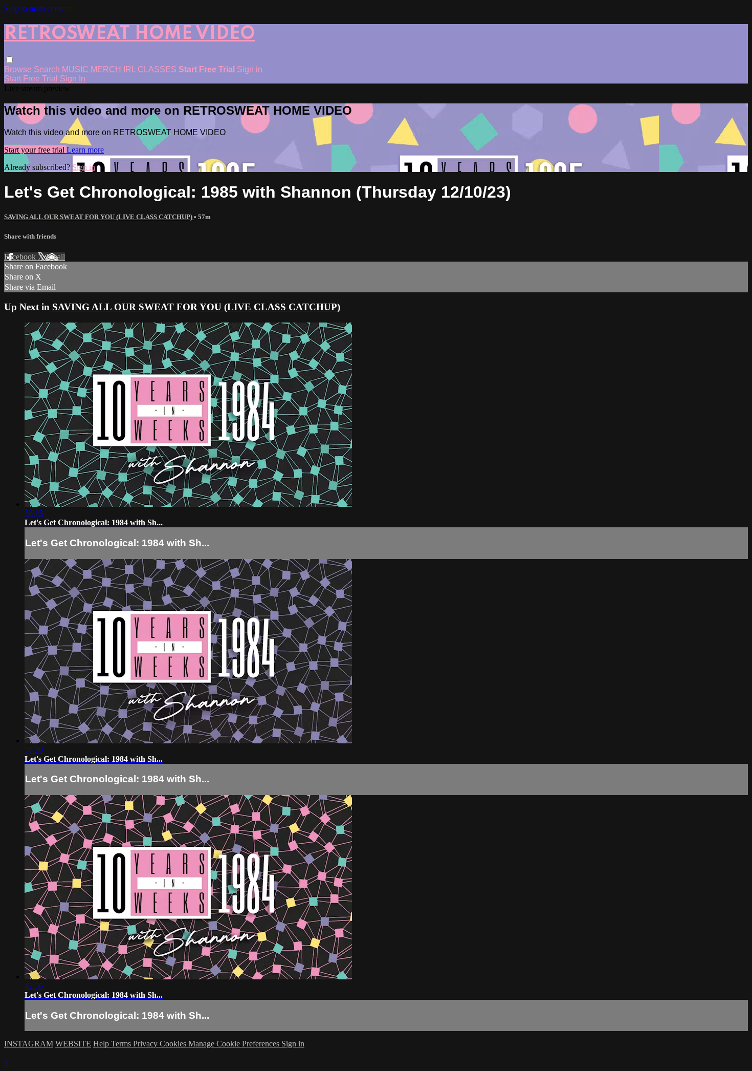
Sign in (249, 69)
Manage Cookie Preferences (234, 1043)
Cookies (174, 1043)
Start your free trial (35, 149)
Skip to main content (37, 8)
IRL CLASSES (149, 69)
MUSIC (75, 69)
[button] (9, 59)
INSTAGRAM (28, 1043)
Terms (122, 1043)
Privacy (146, 1043)
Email (55, 256)
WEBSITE (73, 1043)
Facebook (21, 256)
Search (48, 69)
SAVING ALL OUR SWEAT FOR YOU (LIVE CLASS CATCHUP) (99, 217)
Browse (19, 69)
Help (102, 1043)
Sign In (72, 78)
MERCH (106, 69)
